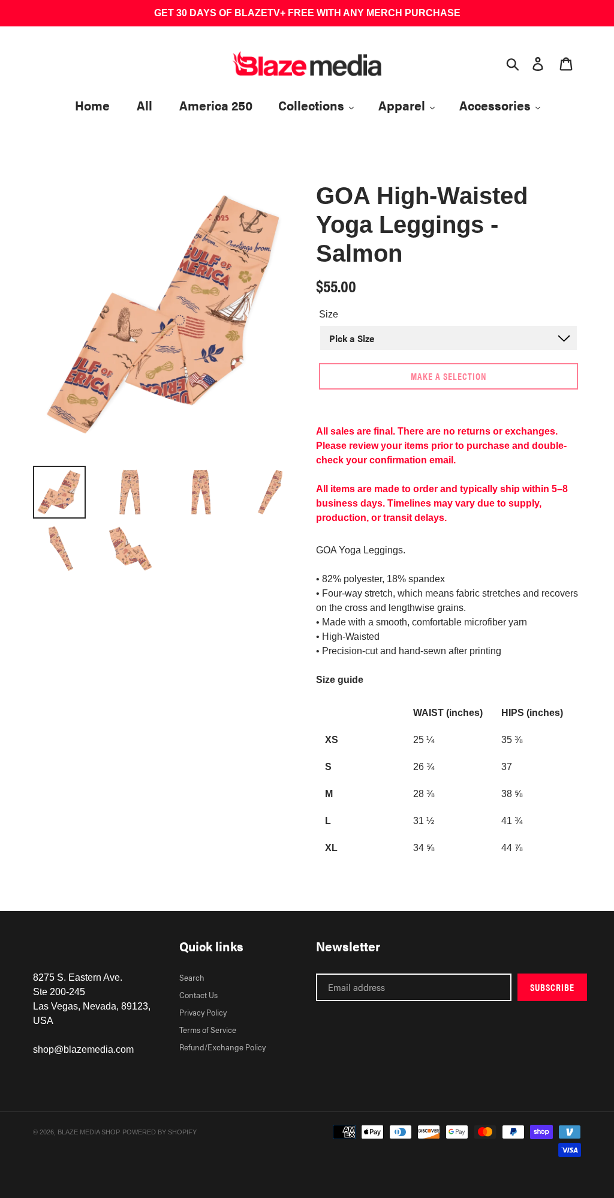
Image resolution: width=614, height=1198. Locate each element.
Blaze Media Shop (89, 1132)
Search (191, 977)
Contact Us (198, 995)
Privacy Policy (203, 1012)
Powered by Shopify (159, 1132)
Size (328, 314)
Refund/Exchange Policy (222, 1047)
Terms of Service (207, 1029)
